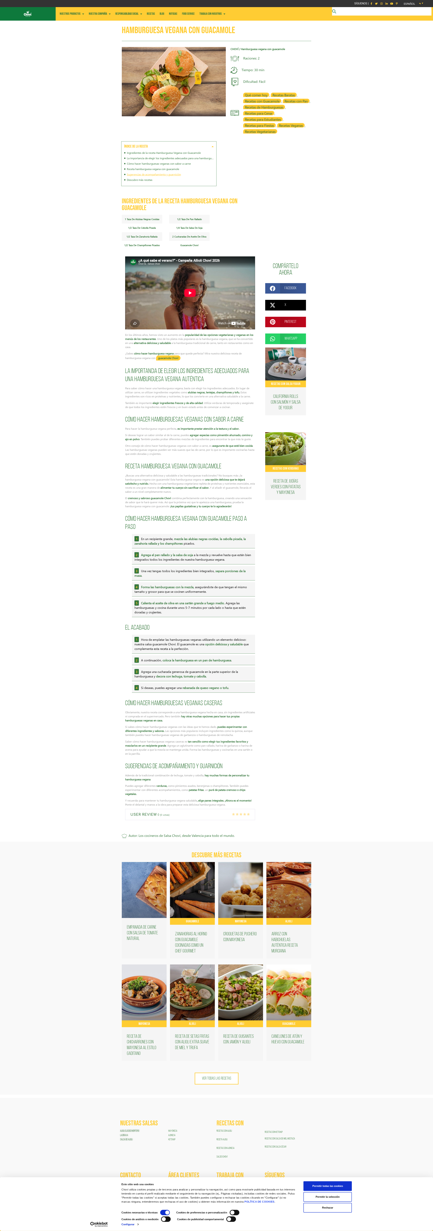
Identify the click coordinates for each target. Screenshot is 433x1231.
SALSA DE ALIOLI (126, 1139)
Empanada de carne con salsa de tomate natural (142, 933)
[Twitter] (376, 3)
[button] (213, 146)
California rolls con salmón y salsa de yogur (286, 402)
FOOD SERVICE (188, 14)
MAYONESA (172, 1131)
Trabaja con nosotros (210, 14)
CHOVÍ (234, 49)
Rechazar (327, 1207)
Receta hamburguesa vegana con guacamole (153, 169)
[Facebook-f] (371, 3)
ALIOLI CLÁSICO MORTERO (129, 1131)
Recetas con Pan (296, 101)
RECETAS (151, 14)
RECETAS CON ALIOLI (224, 1131)
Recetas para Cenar (259, 113)
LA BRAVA (124, 1135)
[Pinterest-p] (396, 3)
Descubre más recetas (139, 180)
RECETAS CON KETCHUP (274, 1132)
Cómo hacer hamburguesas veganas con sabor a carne (159, 163)
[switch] (234, 1212)
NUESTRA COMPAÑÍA (98, 14)
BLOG (162, 14)
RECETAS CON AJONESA (225, 1148)
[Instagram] (381, 3)
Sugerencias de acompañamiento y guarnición (154, 174)
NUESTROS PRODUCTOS (70, 14)
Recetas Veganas (291, 125)
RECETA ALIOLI (222, 1139)
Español (409, 3)
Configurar (127, 1224)
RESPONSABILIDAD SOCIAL (127, 14)
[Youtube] (391, 3)
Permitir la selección (328, 1196)
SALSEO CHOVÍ (221, 1156)
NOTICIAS (173, 14)
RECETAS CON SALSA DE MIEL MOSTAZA (280, 1138)
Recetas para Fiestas (259, 125)
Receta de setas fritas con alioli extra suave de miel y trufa (192, 1042)
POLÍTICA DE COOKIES (259, 1201)
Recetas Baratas (283, 95)
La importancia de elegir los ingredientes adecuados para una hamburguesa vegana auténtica (170, 158)
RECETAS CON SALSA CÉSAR (275, 1146)
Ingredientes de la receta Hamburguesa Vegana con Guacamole (164, 152)
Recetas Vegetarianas (260, 131)
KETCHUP (171, 1139)
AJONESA (171, 1135)
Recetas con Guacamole (262, 101)
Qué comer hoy (256, 95)
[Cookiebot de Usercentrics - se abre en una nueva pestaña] (99, 1224)
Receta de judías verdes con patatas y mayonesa (286, 487)
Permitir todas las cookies (327, 1186)
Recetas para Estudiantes (263, 119)
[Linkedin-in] (386, 3)
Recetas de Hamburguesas (264, 107)
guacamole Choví (168, 358)
